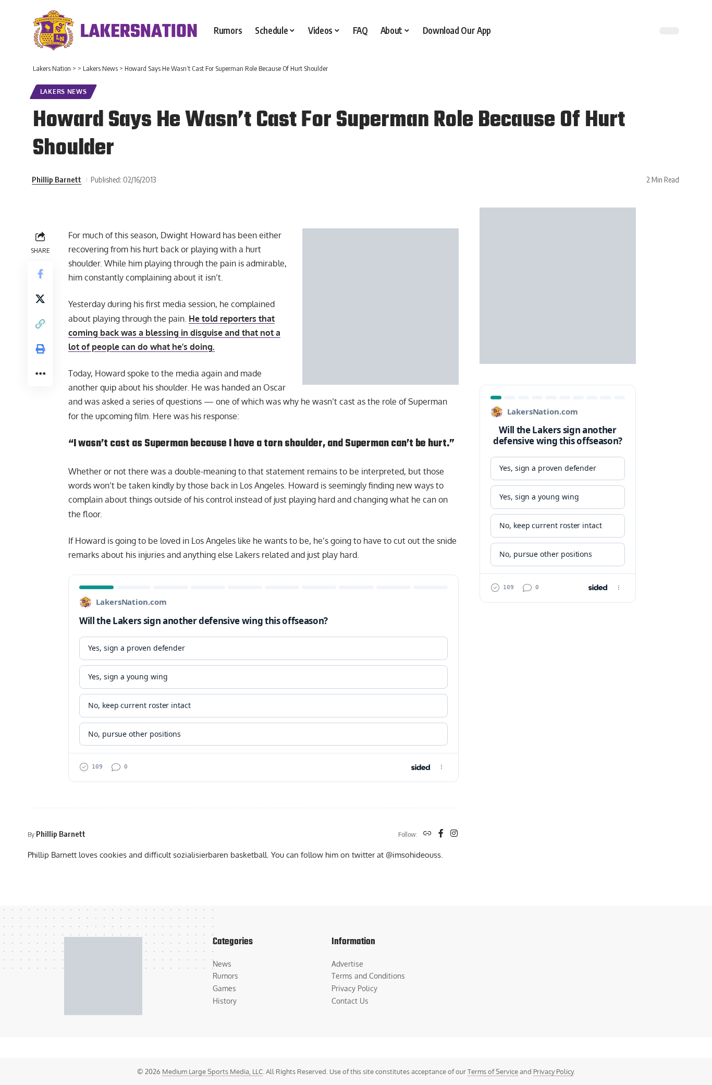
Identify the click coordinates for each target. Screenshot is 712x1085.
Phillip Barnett (56, 179)
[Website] (427, 834)
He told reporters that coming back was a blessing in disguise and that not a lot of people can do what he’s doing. (174, 332)
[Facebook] (441, 834)
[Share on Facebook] (40, 273)
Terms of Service (493, 1071)
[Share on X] (40, 298)
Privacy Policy (553, 1071)
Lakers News (63, 91)
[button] (40, 323)
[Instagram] (454, 834)
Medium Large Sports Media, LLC (212, 1071)
